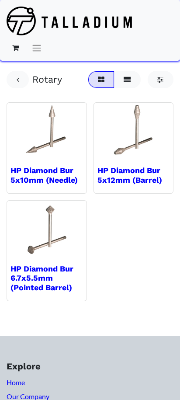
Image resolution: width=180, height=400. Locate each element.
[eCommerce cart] (15, 47)
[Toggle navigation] (37, 47)
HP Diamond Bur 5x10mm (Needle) (44, 175)
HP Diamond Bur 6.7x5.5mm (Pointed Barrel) (41, 278)
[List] (127, 79)
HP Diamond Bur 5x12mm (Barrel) (129, 175)
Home (16, 382)
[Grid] (101, 79)
